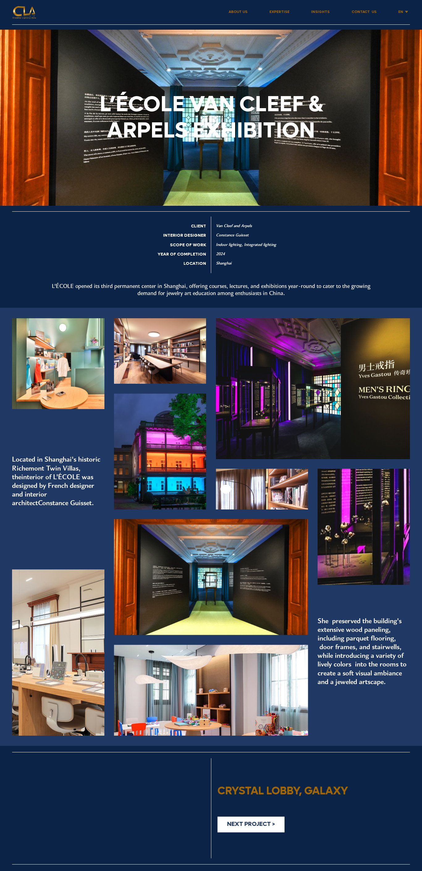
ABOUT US (238, 12)
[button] (403, 12)
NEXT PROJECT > (251, 824)
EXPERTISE (279, 12)
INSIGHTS (320, 12)
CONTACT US (364, 12)
